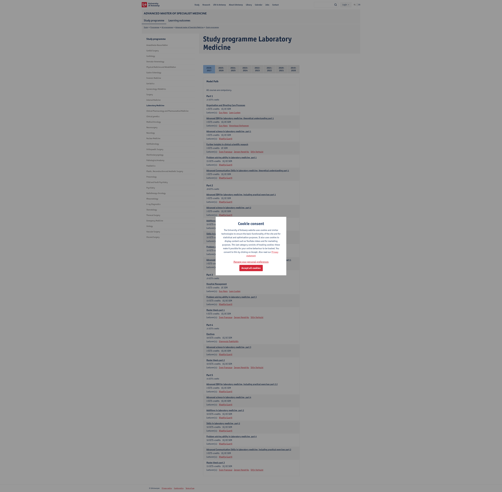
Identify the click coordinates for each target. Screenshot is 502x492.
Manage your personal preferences (251, 261)
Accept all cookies (251, 268)
